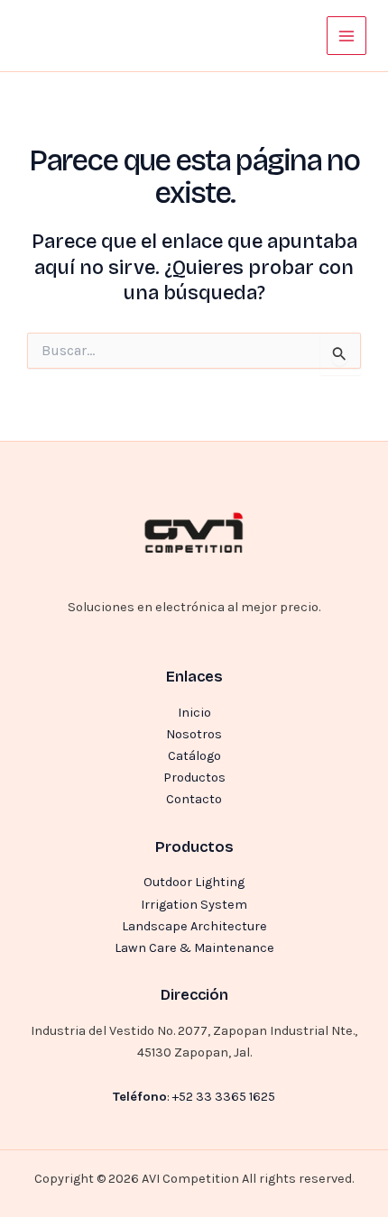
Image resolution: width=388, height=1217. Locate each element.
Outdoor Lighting (194, 882)
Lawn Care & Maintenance (194, 948)
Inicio (194, 712)
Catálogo (194, 756)
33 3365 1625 (235, 1096)
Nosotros (194, 734)
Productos (194, 777)
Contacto (194, 799)
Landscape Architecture (194, 926)
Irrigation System (194, 904)
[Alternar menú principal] (346, 36)
